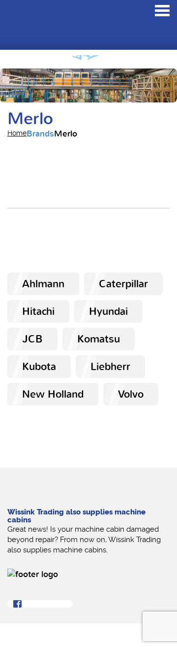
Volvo (131, 394)
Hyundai (108, 311)
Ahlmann (43, 284)
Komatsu (98, 339)
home (17, 133)
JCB (32, 339)
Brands (40, 133)
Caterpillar (123, 284)
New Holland (53, 394)
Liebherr (110, 367)
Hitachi (38, 311)
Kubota (39, 367)
